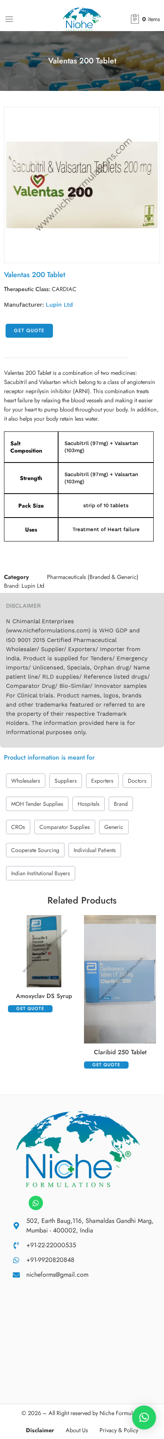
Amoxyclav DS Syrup (44, 996)
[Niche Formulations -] (82, 19)
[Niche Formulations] (78, 1148)
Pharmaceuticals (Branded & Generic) (93, 577)
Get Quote (29, 330)
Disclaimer (40, 1430)
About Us (77, 1430)
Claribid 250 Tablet (120, 1052)
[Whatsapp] (36, 1203)
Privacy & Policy (119, 1430)
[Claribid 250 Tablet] (120, 979)
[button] (144, 1417)
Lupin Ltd (59, 304)
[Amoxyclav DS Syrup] (44, 951)
